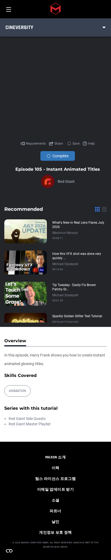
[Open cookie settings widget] (9, 550)
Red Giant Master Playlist (30, 424)
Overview (15, 340)
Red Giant (66, 181)
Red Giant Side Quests (27, 418)
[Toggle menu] (104, 27)
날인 (56, 521)
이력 (56, 468)
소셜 (56, 500)
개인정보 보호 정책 (55, 532)
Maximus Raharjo (65, 233)
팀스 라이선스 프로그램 (55, 478)
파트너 (55, 511)
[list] (104, 209)
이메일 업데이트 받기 (55, 489)
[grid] (97, 209)
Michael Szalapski (65, 264)
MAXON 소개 (55, 457)
